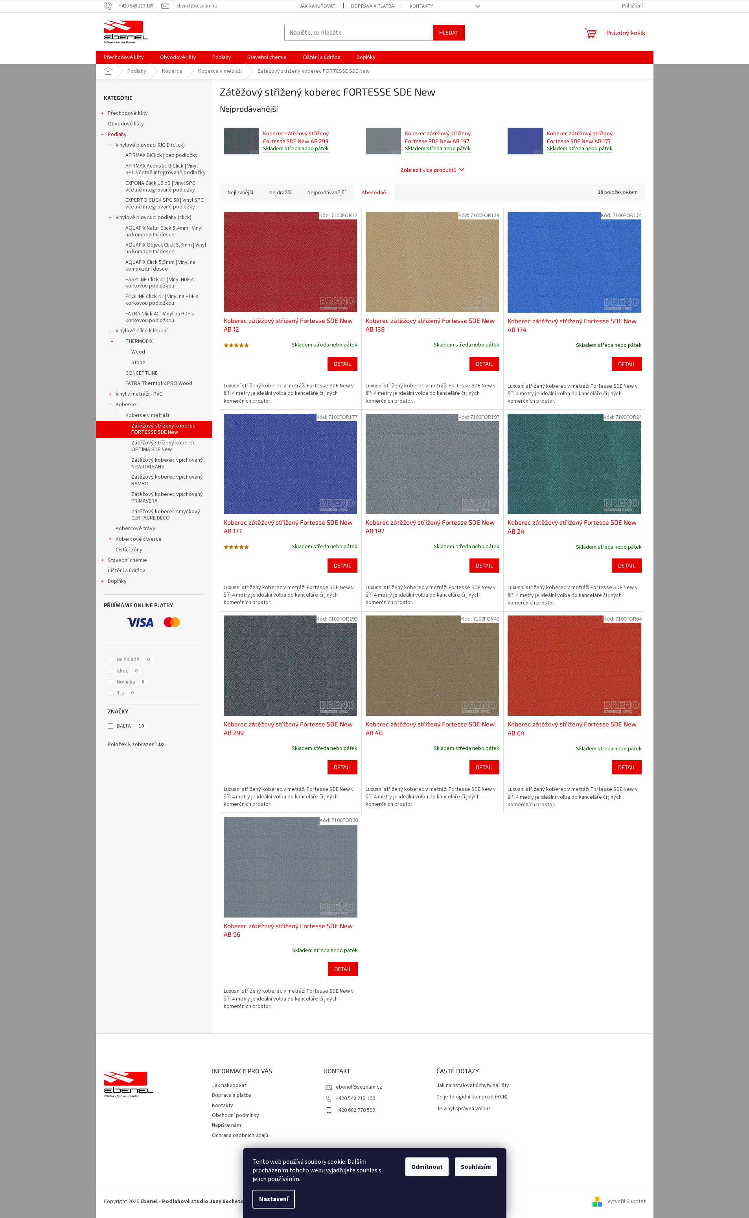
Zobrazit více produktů (428, 169)
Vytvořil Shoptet (626, 1201)
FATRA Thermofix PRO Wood (158, 383)
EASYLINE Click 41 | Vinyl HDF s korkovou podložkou (159, 283)
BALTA (130, 726)
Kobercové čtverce (139, 539)
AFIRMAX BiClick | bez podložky (161, 155)
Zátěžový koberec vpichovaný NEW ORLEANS (167, 463)
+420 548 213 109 (355, 1098)
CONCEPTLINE (141, 373)
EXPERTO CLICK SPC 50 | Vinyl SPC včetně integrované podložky (164, 203)
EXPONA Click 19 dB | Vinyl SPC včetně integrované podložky (160, 186)
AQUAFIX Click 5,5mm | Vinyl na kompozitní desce (160, 265)
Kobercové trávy (135, 529)
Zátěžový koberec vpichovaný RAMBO (167, 480)
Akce (127, 671)
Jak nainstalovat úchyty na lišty (472, 1085)
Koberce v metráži (147, 415)
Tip (125, 693)
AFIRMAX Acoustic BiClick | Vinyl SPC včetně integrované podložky (165, 169)
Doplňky (117, 581)
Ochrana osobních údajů (240, 1135)
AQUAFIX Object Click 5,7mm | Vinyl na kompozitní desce (165, 248)
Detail (342, 363)
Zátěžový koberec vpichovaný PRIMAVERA (167, 497)
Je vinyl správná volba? (463, 1109)
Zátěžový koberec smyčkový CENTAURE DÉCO (165, 515)
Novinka (130, 682)
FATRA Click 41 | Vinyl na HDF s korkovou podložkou (159, 317)
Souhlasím (476, 1167)
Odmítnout (427, 1167)
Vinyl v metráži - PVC (139, 394)
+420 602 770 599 (355, 1110)
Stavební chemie (127, 560)
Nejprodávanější (326, 193)
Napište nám (226, 1125)
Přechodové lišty (128, 113)
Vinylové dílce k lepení (141, 331)
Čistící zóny (129, 550)
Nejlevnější (240, 193)
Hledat (448, 32)
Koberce (126, 405)
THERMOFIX (139, 341)
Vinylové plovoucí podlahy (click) (153, 217)
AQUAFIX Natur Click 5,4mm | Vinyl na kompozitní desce (163, 231)
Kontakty (421, 6)
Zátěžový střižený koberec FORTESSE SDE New (163, 429)
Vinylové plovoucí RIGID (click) (150, 145)
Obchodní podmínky (235, 1115)
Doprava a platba (372, 6)
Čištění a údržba (126, 571)
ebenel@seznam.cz (359, 1087)
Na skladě (133, 659)
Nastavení (273, 1199)
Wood (138, 352)
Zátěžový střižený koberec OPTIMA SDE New (163, 446)
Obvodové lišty (126, 124)
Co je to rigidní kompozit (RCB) (472, 1097)
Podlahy (117, 134)
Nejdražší (280, 193)
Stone (138, 363)
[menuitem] (124, 57)
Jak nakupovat (317, 6)
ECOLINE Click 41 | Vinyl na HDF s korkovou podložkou (162, 300)
